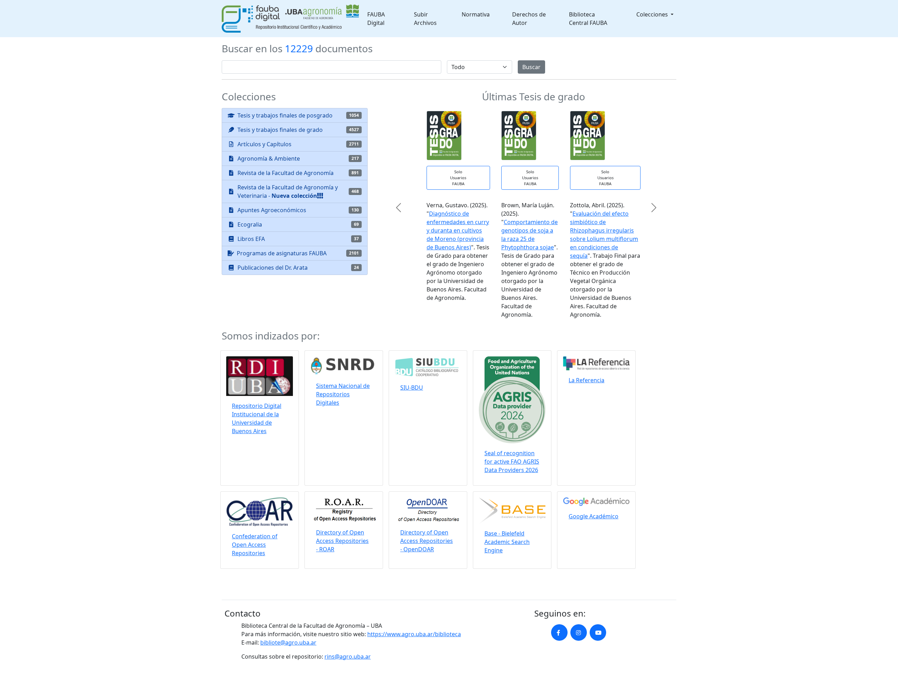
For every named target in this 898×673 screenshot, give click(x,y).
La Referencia (586, 380)
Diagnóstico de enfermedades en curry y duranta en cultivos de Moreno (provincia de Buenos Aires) (450, 230)
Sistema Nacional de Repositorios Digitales (343, 394)
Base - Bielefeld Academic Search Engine (507, 542)
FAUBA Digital (376, 19)
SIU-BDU (411, 387)
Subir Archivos (425, 19)
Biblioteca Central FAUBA (588, 19)
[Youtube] (598, 632)
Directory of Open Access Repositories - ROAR (342, 541)
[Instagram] (578, 632)
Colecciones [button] (652, 14)
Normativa (476, 14)
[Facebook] (559, 632)
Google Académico (593, 516)
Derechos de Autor (529, 19)
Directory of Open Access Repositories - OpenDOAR (426, 541)
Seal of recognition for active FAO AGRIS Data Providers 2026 (511, 461)
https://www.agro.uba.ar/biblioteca (414, 634)
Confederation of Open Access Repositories (254, 544)
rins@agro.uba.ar (347, 656)
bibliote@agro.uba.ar (288, 642)
